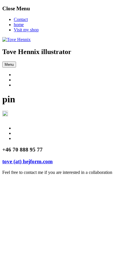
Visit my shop (26, 29)
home (19, 24)
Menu (9, 64)
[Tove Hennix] (16, 39)
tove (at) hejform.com (27, 161)
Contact (21, 19)
